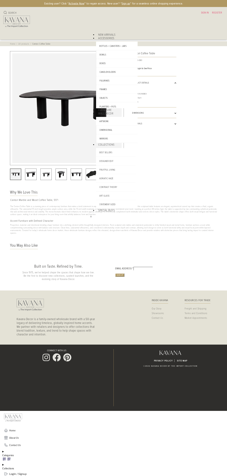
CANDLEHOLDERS (108, 71)
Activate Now (76, 3)
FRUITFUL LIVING (107, 169)
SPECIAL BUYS (106, 210)
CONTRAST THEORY (108, 187)
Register (217, 12)
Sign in (205, 12)
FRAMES (103, 89)
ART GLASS (104, 195)
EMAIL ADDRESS (124, 268)
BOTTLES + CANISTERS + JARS (112, 45)
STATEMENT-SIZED (107, 204)
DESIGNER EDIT (106, 161)
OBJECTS (104, 97)
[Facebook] (57, 357)
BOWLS (103, 54)
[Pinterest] (67, 357)
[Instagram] (46, 357)
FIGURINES (105, 80)
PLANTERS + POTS (108, 106)
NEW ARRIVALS (106, 34)
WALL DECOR (105, 113)
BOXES (103, 63)
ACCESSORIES (106, 38)
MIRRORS (104, 138)
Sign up (126, 3)
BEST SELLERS (105, 152)
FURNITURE (105, 110)
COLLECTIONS (106, 144)
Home (12, 43)
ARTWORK (104, 121)
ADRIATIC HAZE (106, 178)
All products (23, 43)
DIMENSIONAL (106, 129)
